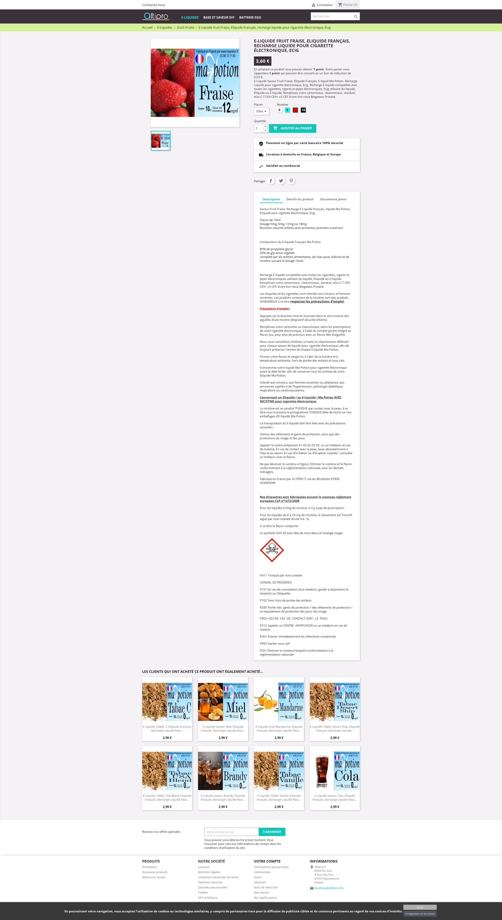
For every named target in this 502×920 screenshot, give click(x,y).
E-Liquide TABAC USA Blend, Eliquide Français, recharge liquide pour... (167, 797)
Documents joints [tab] (333, 199)
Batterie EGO (250, 17)
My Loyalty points (265, 897)
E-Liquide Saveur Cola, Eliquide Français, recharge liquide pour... (335, 797)
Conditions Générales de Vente (218, 877)
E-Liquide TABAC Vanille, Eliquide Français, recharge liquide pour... (279, 797)
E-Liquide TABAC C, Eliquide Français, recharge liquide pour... (167, 728)
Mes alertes (261, 892)
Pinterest (291, 181)
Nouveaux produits (154, 872)
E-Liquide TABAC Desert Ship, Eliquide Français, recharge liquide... (335, 728)
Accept (420, 907)
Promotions (149, 867)
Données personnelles (212, 887)
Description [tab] (271, 199)
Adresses (260, 882)
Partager (271, 181)
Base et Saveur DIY (219, 17)
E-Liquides (190, 17)
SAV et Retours (207, 897)
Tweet (281, 181)
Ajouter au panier (292, 128)
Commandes (262, 872)
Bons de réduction (266, 887)
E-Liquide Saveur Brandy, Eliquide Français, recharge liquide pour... (223, 797)
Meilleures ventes (154, 877)
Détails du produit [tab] (300, 199)
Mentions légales (209, 872)
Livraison (204, 867)
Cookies (203, 892)
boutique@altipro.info (329, 888)
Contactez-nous (153, 5)
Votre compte (267, 861)
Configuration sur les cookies (420, 913)
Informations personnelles (271, 867)
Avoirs (258, 877)
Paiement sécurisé (210, 882)
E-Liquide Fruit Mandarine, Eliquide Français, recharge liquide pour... (279, 728)
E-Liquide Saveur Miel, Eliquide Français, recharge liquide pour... (223, 728)
